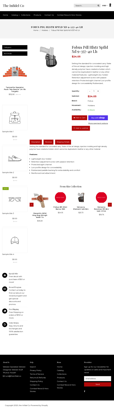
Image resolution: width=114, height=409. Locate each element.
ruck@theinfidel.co (13, 376)
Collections (61, 374)
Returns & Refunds (38, 378)
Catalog (60, 370)
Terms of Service (37, 374)
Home (35, 30)
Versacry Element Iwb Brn (81, 208)
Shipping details (63, 142)
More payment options (98, 123)
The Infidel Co (13, 5)
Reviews (48, 142)
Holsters (45, 30)
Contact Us (34, 385)
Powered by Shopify (39, 405)
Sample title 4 (8, 254)
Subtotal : (76, 96)
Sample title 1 (8, 132)
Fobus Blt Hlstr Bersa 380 (60, 208)
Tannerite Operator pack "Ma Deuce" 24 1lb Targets (15, 89)
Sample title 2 (8, 172)
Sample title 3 (8, 213)
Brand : (74, 101)
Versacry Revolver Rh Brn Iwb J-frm (101, 209)
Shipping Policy (36, 381)
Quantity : (76, 91)
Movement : (76, 105)
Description (35, 142)
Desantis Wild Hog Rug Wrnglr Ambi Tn (40, 215)
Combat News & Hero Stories (39, 390)
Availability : (76, 110)
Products (61, 378)
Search (33, 367)
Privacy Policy (35, 370)
